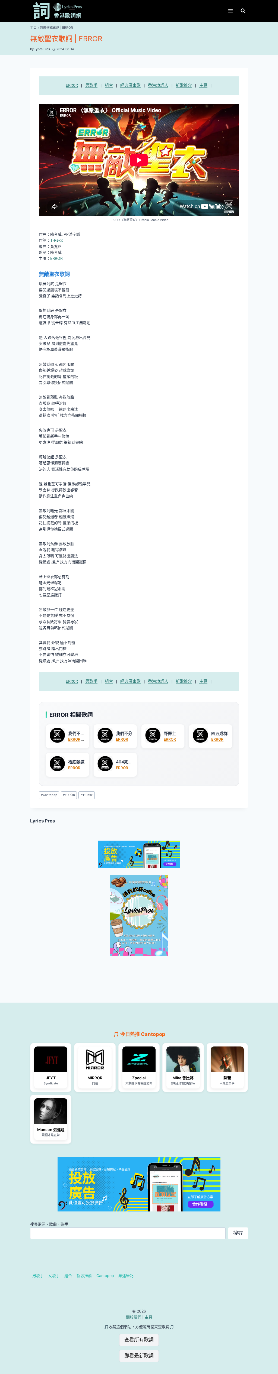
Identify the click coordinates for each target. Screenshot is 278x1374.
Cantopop (49, 795)
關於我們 (133, 1317)
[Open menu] (230, 11)
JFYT (51, 1077)
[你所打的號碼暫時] (183, 1059)
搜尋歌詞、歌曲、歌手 (49, 1224)
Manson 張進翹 (51, 1129)
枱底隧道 (76, 761)
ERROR (72, 85)
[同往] (94, 1059)
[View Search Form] (243, 11)
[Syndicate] (50, 1059)
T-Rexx (56, 240)
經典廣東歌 (130, 85)
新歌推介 (184, 85)
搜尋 (238, 1233)
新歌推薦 (84, 1275)
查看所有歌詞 (139, 1340)
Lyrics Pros (42, 821)
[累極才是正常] (50, 1111)
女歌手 (54, 1275)
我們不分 (124, 733)
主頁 (33, 27)
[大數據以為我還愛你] (139, 1059)
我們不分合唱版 (76, 733)
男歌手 (91, 85)
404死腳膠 (124, 762)
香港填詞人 (158, 85)
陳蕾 (227, 1077)
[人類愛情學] (227, 1059)
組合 (109, 85)
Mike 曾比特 (183, 1077)
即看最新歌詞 (139, 1356)
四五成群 (219, 733)
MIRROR (94, 1077)
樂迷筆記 (126, 1275)
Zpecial (139, 1077)
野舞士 (170, 733)
